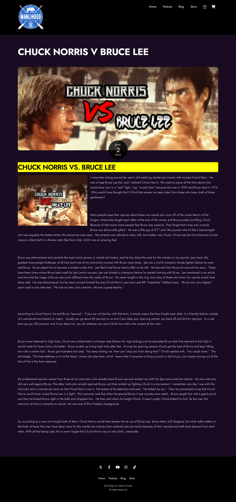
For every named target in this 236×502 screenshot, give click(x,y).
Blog (181, 6)
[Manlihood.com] (31, 28)
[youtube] (117, 467)
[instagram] (126, 467)
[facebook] (109, 467)
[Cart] (213, 6)
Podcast (167, 6)
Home (152, 6)
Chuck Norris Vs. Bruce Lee (67, 167)
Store (193, 6)
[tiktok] (134, 467)
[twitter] (100, 467)
